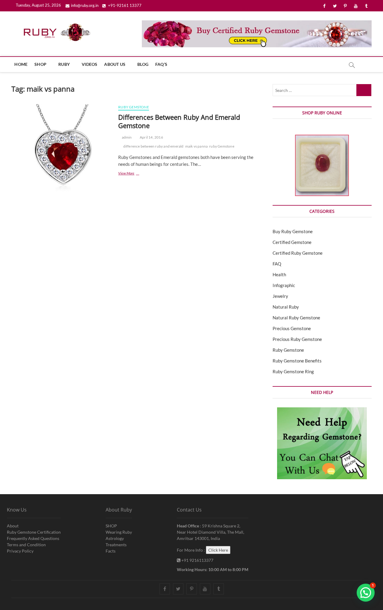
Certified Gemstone (292, 242)
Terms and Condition (26, 544)
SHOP (40, 64)
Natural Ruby (286, 306)
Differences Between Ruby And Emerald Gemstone (179, 121)
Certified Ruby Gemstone (298, 253)
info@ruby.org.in (84, 5)
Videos (89, 64)
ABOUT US (114, 64)
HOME (21, 64)
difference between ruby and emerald (153, 146)
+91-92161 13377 (124, 5)
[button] (366, 593)
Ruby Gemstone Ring (293, 371)
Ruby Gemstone (133, 107)
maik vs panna (196, 146)
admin (126, 137)
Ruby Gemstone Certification (34, 532)
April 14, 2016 (151, 137)
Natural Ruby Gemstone (296, 317)
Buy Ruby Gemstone (293, 231)
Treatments (116, 544)
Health (279, 274)
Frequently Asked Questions (33, 538)
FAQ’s (161, 64)
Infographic (284, 285)
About (13, 525)
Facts (110, 550)
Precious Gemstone (292, 328)
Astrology (115, 538)
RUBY (64, 64)
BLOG (142, 64)
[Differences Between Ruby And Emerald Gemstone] (61, 154)
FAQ (277, 263)
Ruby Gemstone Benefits (297, 360)
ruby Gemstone (221, 146)
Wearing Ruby (119, 532)
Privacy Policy (20, 550)
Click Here (218, 550)
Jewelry (280, 296)
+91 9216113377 (196, 560)
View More (134, 174)
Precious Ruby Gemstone (297, 339)
